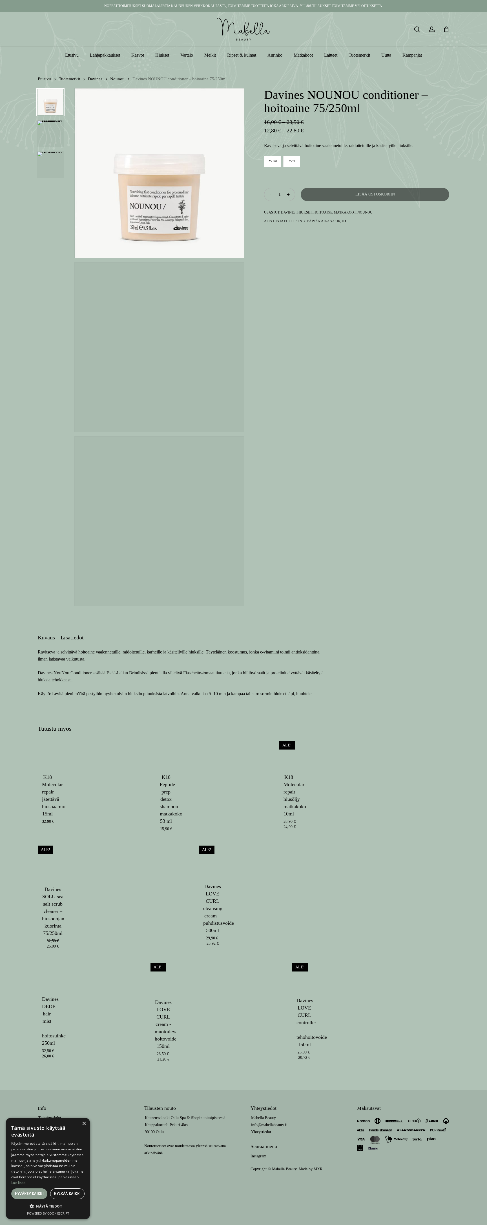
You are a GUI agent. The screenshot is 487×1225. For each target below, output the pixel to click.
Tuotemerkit (69, 79)
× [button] (84, 1124)
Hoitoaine (322, 212)
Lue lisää (18, 1182)
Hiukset (304, 212)
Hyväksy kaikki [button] (29, 1193)
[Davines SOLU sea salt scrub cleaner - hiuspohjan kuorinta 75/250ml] (53, 861)
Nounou (117, 79)
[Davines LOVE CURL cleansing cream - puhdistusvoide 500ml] (212, 859)
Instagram (258, 1156)
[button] (48, 1206)
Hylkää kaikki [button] (67, 1193)
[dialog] (48, 1168)
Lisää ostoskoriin (375, 194)
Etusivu (44, 79)
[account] (431, 29)
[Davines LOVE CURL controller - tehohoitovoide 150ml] (304, 975)
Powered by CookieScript (48, 1213)
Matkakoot (345, 212)
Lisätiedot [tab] (72, 637)
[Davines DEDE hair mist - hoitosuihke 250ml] (47, 974)
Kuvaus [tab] (46, 637)
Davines (95, 79)
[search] (417, 29)
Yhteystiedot (261, 1132)
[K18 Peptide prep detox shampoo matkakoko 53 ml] (166, 752)
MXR (318, 1169)
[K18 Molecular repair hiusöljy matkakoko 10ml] (288, 752)
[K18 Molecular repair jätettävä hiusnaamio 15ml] (47, 752)
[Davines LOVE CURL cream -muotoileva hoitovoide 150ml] (163, 975)
